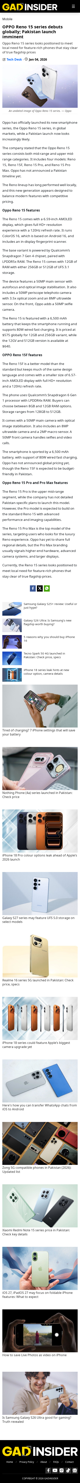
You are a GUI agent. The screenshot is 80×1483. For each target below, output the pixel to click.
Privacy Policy (26, 1462)
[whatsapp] (47, 588)
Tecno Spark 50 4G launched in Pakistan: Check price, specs (44, 655)
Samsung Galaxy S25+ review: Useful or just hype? (50, 606)
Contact (69, 1462)
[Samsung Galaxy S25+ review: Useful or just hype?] (12, 614)
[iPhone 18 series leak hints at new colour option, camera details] (12, 680)
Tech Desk (14, 59)
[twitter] (40, 588)
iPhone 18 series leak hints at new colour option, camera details (46, 672)
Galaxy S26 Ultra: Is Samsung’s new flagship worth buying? (47, 622)
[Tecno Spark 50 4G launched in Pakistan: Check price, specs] (12, 664)
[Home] (29, 6)
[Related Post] (40, 726)
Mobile (7, 19)
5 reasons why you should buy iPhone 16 (49, 639)
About (43, 1462)
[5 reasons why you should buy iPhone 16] (12, 647)
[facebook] (33, 588)
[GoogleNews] (75, 1470)
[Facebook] (48, 1470)
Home (9, 1462)
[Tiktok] (68, 1470)
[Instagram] (61, 1470)
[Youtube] (55, 1470)
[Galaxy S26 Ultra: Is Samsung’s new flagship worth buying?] (12, 631)
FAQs (56, 1462)
